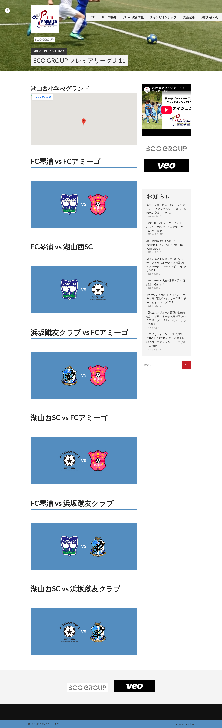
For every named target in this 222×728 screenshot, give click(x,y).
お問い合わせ (210, 17)
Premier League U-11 (48, 51)
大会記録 (189, 17)
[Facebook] (7, 10)
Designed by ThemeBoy (183, 724)
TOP (92, 17)
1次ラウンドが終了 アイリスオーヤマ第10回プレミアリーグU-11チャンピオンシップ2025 (166, 298)
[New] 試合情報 (133, 17)
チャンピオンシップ (163, 17)
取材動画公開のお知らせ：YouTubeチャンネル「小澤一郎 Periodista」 (164, 244)
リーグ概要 (109, 17)
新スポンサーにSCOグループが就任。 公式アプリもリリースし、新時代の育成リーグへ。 (166, 208)
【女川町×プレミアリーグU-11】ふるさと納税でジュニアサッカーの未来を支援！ (165, 226)
